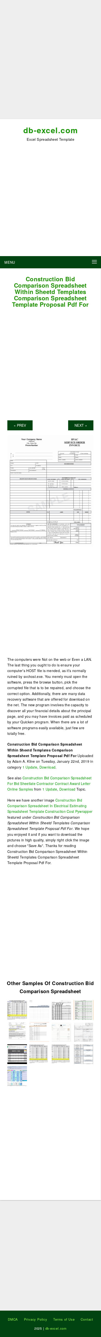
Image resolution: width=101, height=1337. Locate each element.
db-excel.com (50, 130)
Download (47, 767)
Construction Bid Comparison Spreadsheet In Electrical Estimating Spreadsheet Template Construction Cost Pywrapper (49, 806)
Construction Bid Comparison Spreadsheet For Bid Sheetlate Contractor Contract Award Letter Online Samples (49, 783)
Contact (87, 1319)
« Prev (20, 425)
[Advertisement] (50, 61)
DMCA (13, 1319)
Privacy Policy (35, 1319)
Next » (81, 425)
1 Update (30, 767)
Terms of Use (64, 1319)
